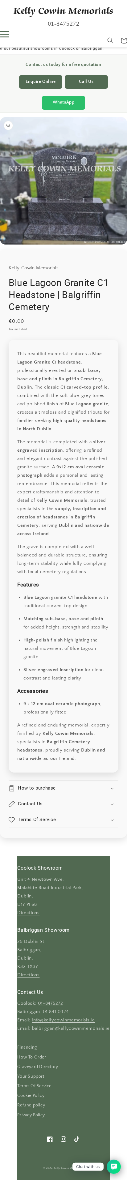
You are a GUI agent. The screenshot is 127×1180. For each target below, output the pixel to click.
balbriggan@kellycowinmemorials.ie (71, 1028)
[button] (110, 40)
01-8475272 (50, 1003)
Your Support (30, 1076)
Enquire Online (40, 81)
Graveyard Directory (37, 1066)
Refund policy (31, 1105)
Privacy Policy (31, 1115)
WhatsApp (64, 102)
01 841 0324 (56, 1012)
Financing (27, 1047)
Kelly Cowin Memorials (68, 1168)
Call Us (86, 81)
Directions (28, 913)
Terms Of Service (34, 1086)
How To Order (31, 1057)
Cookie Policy (30, 1095)
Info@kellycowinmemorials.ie (63, 1020)
